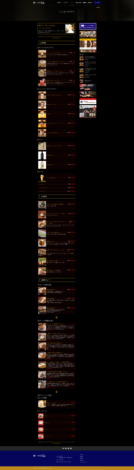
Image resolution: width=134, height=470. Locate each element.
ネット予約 (97, 2)
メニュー (71, 2)
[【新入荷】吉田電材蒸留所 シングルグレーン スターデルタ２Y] (81, 58)
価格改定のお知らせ (88, 80)
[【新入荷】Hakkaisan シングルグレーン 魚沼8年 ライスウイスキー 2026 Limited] (81, 70)
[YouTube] (71, 448)
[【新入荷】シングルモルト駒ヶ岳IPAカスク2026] (81, 76)
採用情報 (81, 458)
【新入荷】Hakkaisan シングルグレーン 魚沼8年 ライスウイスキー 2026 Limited (90, 69)
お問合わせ (90, 2)
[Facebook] (63, 448)
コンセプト (65, 2)
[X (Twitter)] (65, 448)
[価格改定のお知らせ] (81, 81)
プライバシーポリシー (83, 462)
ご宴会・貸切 (78, 2)
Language (98, 7)
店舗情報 (84, 2)
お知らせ (59, 2)
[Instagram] (68, 448)
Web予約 (81, 454)
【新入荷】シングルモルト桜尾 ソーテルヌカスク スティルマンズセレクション (90, 63)
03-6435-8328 (60, 459)
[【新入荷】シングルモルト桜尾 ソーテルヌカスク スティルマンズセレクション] (81, 64)
